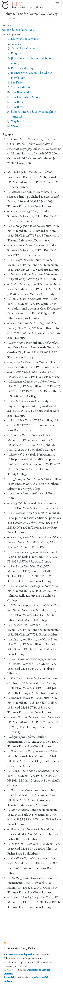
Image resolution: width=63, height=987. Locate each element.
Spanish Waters (20, 87)
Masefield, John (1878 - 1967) (18, 29)
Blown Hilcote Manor (25, 38)
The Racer (18, 102)
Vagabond (17, 121)
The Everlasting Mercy (25, 97)
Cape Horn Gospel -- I (25, 48)
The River (17, 107)
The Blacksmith (21, 92)
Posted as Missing (22, 68)
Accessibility (10, 977)
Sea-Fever (17, 82)
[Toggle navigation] (57, 4)
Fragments (18, 53)
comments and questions (22, 954)
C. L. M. (16, 43)
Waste (14, 126)
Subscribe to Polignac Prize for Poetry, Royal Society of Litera (5, 943)
